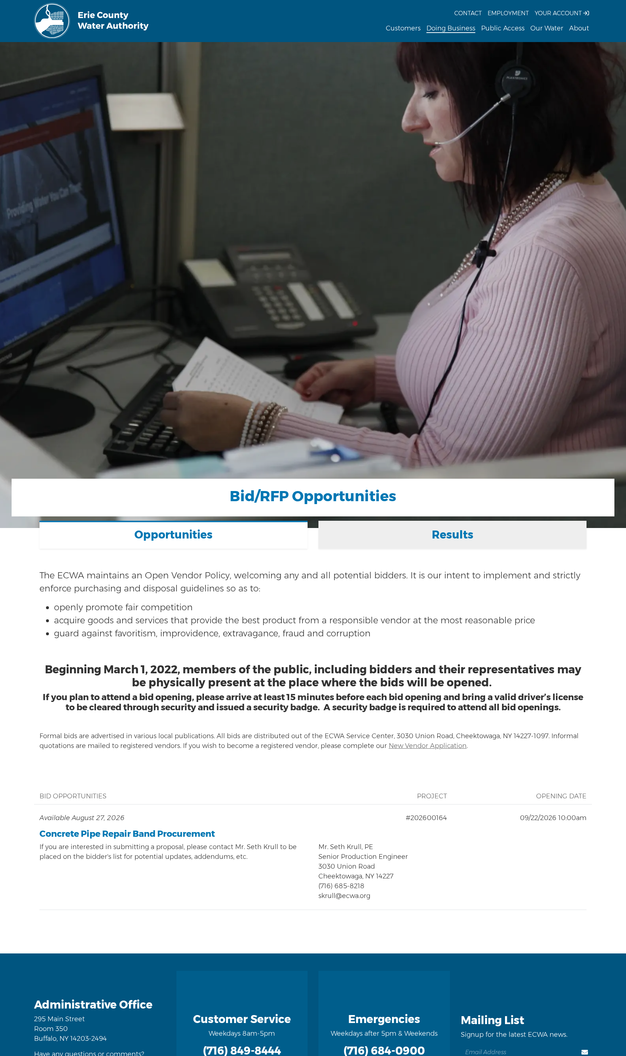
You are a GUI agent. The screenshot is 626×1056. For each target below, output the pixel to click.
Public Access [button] (503, 28)
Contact (468, 13)
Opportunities (173, 534)
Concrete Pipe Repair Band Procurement (127, 833)
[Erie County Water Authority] (91, 21)
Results (452, 534)
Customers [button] (403, 28)
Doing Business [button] (450, 28)
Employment (508, 13)
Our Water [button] (546, 28)
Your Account (559, 13)
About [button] (579, 28)
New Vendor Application (428, 746)
